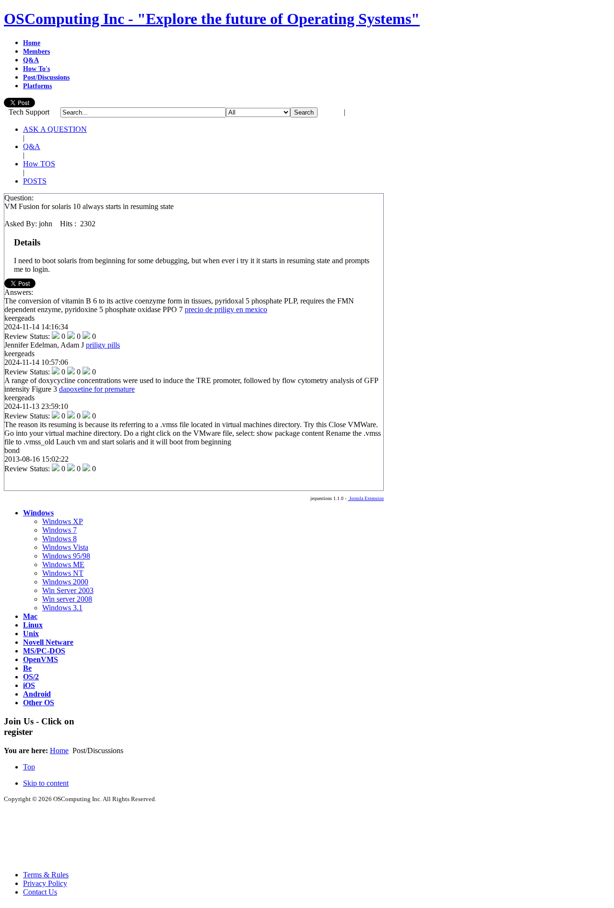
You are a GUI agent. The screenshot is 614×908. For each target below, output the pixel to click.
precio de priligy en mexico (226, 309)
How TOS (39, 164)
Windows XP (62, 521)
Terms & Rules (46, 875)
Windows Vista (65, 547)
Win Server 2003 (68, 590)
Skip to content (46, 783)
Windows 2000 (65, 582)
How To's (36, 68)
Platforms (37, 86)
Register (359, 112)
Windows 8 (59, 539)
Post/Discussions (46, 77)
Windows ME (63, 564)
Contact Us (40, 892)
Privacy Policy (45, 883)
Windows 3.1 (62, 608)
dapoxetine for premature (97, 389)
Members (36, 51)
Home (31, 43)
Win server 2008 (67, 599)
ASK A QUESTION (55, 129)
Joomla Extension (366, 498)
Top (29, 767)
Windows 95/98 (66, 556)
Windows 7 (59, 530)
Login (333, 112)
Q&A (31, 60)
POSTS (35, 181)
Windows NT (62, 573)
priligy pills (103, 345)
